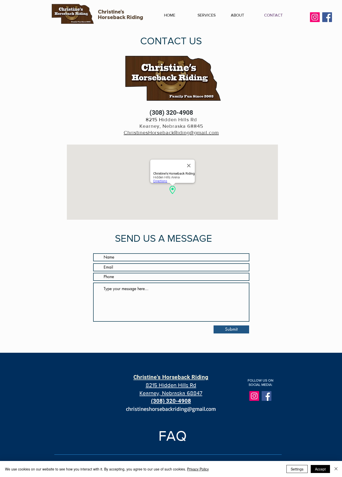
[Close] (336, 469)
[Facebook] (327, 17)
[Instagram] (315, 17)
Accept (320, 468)
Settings (297, 468)
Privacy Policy (198, 468)
